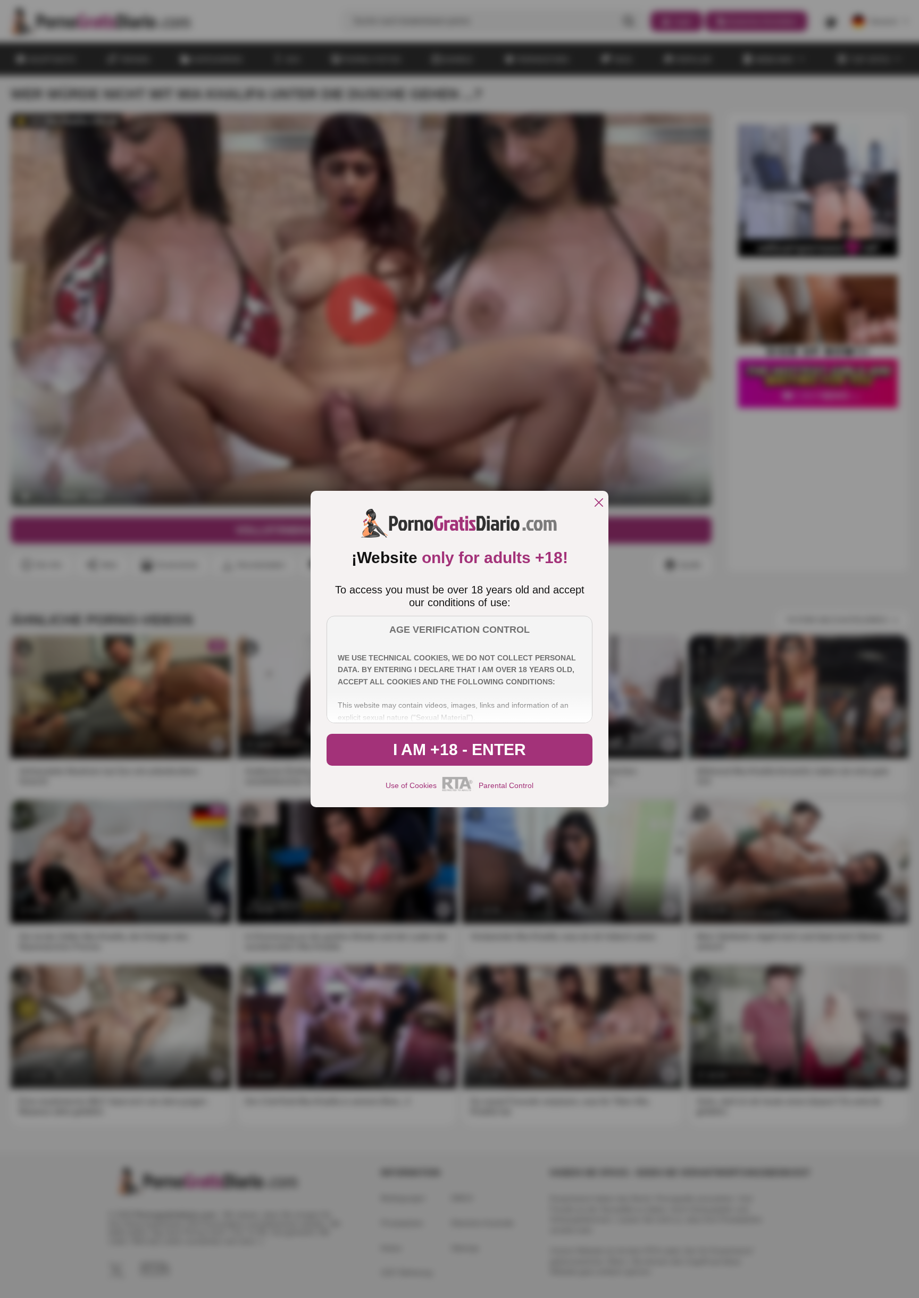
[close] (599, 503)
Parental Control (506, 785)
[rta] (457, 789)
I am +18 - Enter (459, 749)
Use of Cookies (411, 785)
